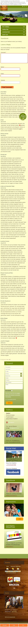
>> (7, 359)
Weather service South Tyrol (11, 572)
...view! (19, 519)
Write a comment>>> (11, 495)
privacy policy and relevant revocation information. (12, 395)
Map (14, 625)
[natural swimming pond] (23, 117)
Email (2, 73)
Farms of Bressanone (10, 617)
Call (23, 625)
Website (3, 80)
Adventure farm (6, 32)
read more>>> (9, 546)
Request (5, 625)
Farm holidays (5, 26)
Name (2, 67)
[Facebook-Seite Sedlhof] (13, 474)
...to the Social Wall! (11, 465)
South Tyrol (5, 34)
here (1, 3)
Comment (3, 52)
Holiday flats (5, 29)
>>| (9, 359)
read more (14, 611)
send (9, 402)
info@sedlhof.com (14, 428)
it (24, 6)
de (22, 6)
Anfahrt (11, 422)
